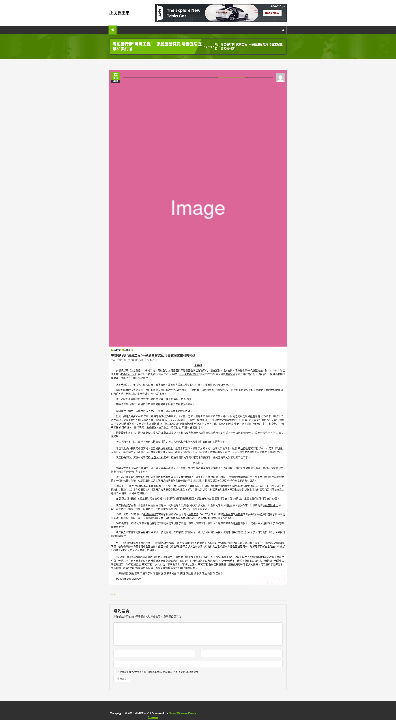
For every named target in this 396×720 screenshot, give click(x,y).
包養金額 (138, 477)
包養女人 (157, 557)
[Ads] (221, 13)
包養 (252, 416)
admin (117, 350)
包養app (156, 457)
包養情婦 (197, 546)
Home (208, 47)
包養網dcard (128, 374)
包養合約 (148, 477)
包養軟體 (245, 448)
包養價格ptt (271, 505)
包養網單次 (137, 390)
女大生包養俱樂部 (189, 374)
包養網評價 (150, 514)
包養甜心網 (196, 442)
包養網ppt (268, 477)
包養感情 (155, 452)
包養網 (198, 365)
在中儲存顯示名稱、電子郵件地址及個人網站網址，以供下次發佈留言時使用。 (159, 671)
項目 (216, 47)
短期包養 (228, 514)
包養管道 (230, 374)
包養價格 (198, 463)
